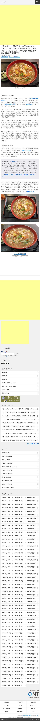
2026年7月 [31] (19, 497)
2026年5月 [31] (6, 500)
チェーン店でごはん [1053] (9, 466)
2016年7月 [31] (19, 636)
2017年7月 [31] (19, 622)
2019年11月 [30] (6, 591)
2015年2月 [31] (6, 657)
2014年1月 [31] (19, 671)
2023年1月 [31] (19, 546)
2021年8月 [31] (6, 567)
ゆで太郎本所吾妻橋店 (20, 254)
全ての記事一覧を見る (33, 444)
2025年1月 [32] (19, 518)
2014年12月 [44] (31, 657)
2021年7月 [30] (19, 567)
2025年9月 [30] (31, 507)
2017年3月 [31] (31, 626)
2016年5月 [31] (6, 640)
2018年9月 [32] (31, 605)
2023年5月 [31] (6, 542)
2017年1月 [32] (19, 629)
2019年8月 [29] (6, 595)
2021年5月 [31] (6, 570)
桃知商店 (6, 702)
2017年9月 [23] (31, 619)
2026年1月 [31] (19, 504)
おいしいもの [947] (7, 470)
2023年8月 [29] (6, 539)
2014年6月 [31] (31, 664)
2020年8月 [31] (6, 581)
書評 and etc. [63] (7, 480)
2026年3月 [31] (31, 500)
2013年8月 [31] (6, 678)
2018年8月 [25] (6, 608)
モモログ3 (33, 702)
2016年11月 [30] (6, 633)
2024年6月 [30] (31, 525)
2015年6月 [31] (31, 650)
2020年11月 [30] (6, 577)
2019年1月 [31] (19, 601)
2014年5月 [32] (6, 668)
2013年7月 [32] (19, 678)
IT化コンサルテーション (8, 382)
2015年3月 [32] (31, 654)
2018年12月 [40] (31, 601)
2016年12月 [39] (31, 629)
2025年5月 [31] (6, 514)
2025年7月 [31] (19, 511)
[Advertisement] (20, 25)
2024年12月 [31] (31, 518)
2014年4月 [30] (19, 668)
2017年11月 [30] (6, 619)
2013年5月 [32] (6, 681)
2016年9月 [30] (31, 633)
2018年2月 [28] (6, 615)
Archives (20, 711)
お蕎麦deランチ (29, 191)
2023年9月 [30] (31, 535)
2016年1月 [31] (19, 643)
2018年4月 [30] (19, 612)
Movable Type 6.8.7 (27, 715)
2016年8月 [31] (6, 636)
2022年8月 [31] (6, 553)
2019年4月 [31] (19, 598)
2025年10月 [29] (19, 507)
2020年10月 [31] (19, 577)
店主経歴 (4, 375)
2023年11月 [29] (6, 535)
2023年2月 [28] (6, 546)
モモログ (6, 705)
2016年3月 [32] (31, 640)
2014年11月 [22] (6, 661)
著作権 (6, 711)
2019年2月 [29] (6, 601)
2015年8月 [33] (6, 650)
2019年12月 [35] (31, 588)
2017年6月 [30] (31, 622)
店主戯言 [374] (6, 452)
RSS (33, 711)
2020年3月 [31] (31, 584)
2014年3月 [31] (31, 668)
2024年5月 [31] (6, 528)
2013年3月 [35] (31, 681)
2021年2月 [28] (6, 574)
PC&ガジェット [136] (7, 487)
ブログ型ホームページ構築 (9, 386)
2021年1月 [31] (19, 574)
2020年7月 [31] (19, 581)
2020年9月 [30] (31, 577)
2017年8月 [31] (6, 622)
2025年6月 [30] (31, 511)
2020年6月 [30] (31, 581)
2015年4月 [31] (19, 654)
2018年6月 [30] (31, 608)
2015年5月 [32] (6, 654)
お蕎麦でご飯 (4, 57)
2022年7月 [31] (19, 553)
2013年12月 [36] (31, 671)
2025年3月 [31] (31, 514)
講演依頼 (4, 379)
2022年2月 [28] (6, 560)
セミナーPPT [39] (7, 484)
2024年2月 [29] (6, 532)
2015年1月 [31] (19, 657)
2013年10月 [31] (19, 675)
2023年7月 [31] (19, 539)
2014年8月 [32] (6, 664)
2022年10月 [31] (19, 549)
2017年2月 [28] (6, 629)
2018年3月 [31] (31, 612)
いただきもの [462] (7, 473)
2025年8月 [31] (6, 511)
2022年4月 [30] (19, 556)
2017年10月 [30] (19, 619)
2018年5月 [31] (6, 612)
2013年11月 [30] (6, 675)
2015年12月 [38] (31, 643)
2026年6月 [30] (31, 497)
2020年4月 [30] (19, 584)
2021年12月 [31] (31, 560)
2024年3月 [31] (31, 528)
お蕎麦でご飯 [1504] (7, 463)
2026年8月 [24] (6, 497)
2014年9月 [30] (31, 661)
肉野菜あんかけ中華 (10, 104)
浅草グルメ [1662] (7, 456)
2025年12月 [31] (31, 504)
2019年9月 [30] (31, 591)
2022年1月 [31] (19, 560)
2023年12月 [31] (31, 532)
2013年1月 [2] (18, 685)
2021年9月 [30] (31, 563)
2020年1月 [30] (19, 588)
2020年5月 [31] (6, 584)
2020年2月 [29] (6, 588)
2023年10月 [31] (19, 535)
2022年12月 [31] (31, 546)
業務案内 (4, 372)
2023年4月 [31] (19, 542)
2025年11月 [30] (6, 507)
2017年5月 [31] (6, 626)
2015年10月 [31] (19, 647)
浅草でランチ (6, 708)
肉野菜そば (29, 104)
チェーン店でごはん (14, 57)
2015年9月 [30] (31, 647)
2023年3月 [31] (31, 542)
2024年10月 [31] (19, 521)
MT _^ (38, 715)
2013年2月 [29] (6, 685)
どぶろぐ (20, 705)
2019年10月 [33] (19, 591)
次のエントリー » (34, 719)
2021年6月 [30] (31, 567)
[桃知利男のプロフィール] (5, 363)
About (33, 708)
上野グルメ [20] (6, 459)
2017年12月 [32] (31, 615)
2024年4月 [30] (19, 528)
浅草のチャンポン (26, 150)
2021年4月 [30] (19, 570)
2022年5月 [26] (6, 556)
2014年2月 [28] (6, 671)
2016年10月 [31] (19, 633)
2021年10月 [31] (19, 563)
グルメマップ (33, 705)
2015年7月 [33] (19, 650)
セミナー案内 (5, 389)
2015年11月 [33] (6, 647)
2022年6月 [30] (31, 553)
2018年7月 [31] (19, 608)
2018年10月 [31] (19, 605)
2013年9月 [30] (31, 675)
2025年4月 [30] (19, 514)
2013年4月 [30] (19, 681)
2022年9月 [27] (31, 549)
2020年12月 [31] (31, 574)
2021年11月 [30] (6, 563)
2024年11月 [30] (6, 521)
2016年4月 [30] (19, 640)
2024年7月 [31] (19, 525)
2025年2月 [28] (6, 518)
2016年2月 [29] (6, 643)
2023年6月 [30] (31, 539)
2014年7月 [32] (19, 664)
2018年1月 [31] (19, 615)
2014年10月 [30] (19, 661)
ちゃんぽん (14, 161)
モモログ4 (3, 2)
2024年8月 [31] (6, 525)
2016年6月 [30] (31, 636)
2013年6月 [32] (31, 678)
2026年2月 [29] (6, 504)
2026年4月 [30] (19, 500)
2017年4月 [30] (19, 626)
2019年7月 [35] (19, 595)
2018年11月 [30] (6, 605)
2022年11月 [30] (6, 549)
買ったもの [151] (6, 477)
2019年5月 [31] (6, 598)
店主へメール (5, 393)
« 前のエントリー (5, 719)
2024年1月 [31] (19, 532)
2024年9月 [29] (31, 521)
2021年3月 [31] (31, 570)
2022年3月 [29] (31, 556)
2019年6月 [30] (31, 595)
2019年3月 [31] (31, 598)
